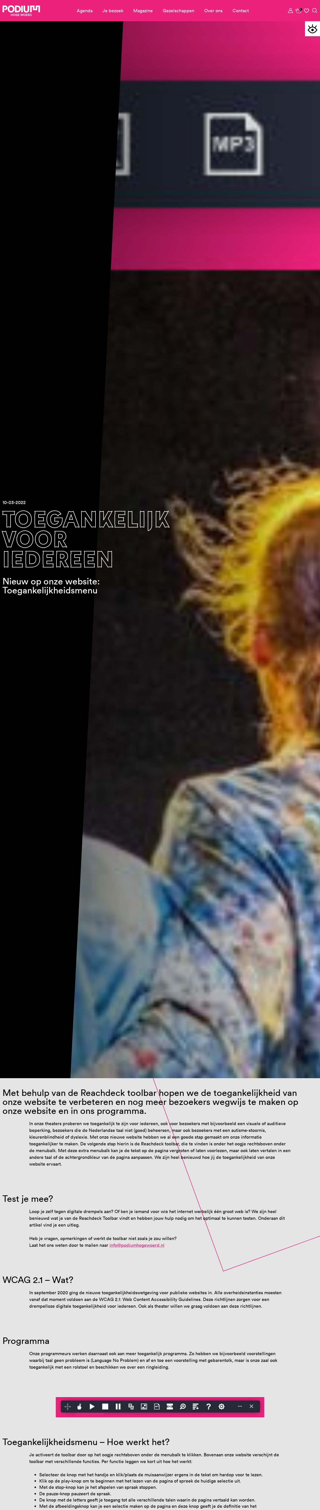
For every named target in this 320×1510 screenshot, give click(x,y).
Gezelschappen (178, 10)
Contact (240, 10)
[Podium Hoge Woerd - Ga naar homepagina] (21, 10)
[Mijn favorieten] (307, 10)
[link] (299, 10)
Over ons (213, 10)
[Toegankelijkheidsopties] (312, 28)
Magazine (143, 10)
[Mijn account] (291, 10)
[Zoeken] (315, 10)
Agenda (84, 10)
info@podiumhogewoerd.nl (137, 1245)
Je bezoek (112, 10)
